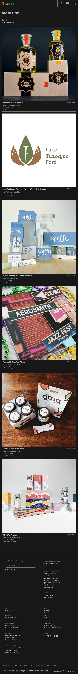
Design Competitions (49, 576)
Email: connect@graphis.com (52, 627)
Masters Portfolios (10, 625)
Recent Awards (48, 595)
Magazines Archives (11, 617)
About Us (46, 610)
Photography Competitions (51, 580)
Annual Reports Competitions (14, 648)
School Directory (10, 638)
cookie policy (24, 672)
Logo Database (48, 587)
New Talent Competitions (12, 635)
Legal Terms (5, 665)
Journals (7, 615)
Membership (47, 613)
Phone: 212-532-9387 (50, 625)
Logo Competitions (49, 585)
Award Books (9, 613)
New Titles (8, 610)
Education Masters (11, 640)
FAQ (44, 615)
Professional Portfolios (12, 627)
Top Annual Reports (11, 650)
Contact (45, 617)
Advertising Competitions (50, 578)
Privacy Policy (18, 665)
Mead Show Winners (11, 652)
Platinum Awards (48, 597)
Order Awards (47, 566)
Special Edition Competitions (52, 583)
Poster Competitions (49, 574)
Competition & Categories (51, 563)
